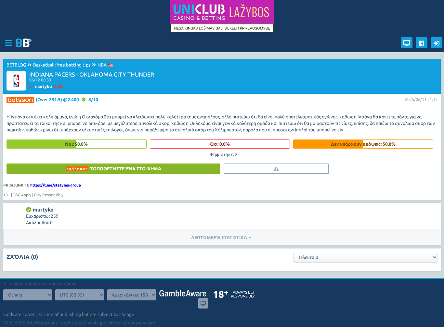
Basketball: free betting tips (61, 64)
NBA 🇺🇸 (105, 64)
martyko (43, 209)
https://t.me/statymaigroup (55, 185)
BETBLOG (16, 64)
